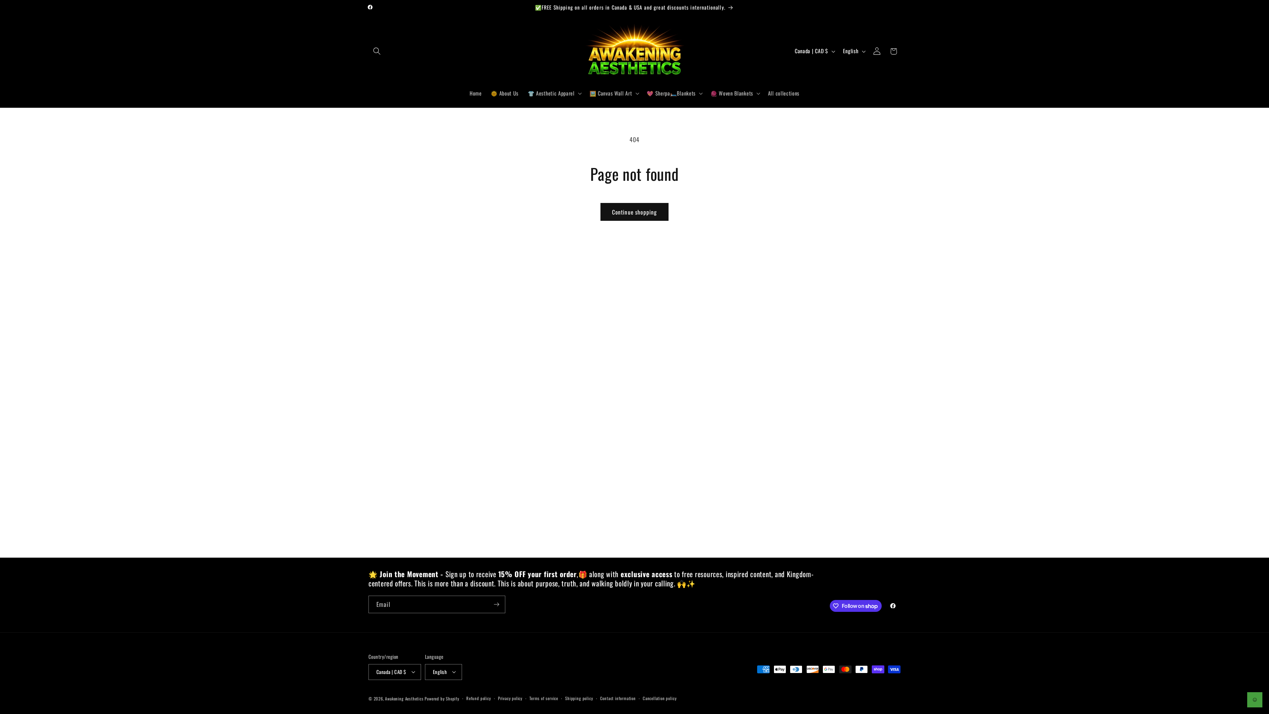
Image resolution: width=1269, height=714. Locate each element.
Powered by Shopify (442, 698)
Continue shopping (634, 212)
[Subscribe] (496, 605)
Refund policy (478, 698)
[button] (376, 51)
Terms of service (543, 698)
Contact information (618, 698)
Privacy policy (510, 698)
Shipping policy (579, 698)
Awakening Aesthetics (404, 698)
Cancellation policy (659, 698)
